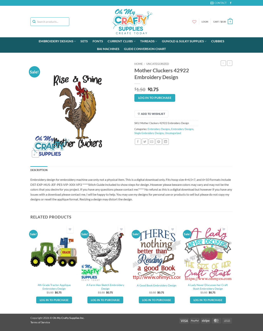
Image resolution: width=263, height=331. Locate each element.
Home (138, 63)
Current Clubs (120, 41)
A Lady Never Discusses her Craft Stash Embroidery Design (208, 286)
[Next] (231, 268)
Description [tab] (39, 170)
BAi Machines (108, 49)
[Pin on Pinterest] (159, 141)
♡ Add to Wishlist (151, 113)
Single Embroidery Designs (149, 133)
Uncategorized (157, 63)
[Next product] (223, 63)
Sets (84, 41)
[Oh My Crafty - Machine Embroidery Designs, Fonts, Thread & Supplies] (131, 21)
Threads (147, 41)
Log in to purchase (154, 97)
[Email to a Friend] (152, 141)
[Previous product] (229, 63)
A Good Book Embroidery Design (156, 285)
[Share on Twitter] (145, 141)
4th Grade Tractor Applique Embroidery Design (54, 286)
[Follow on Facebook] (230, 3)
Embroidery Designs (56, 41)
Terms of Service (40, 322)
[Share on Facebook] (138, 141)
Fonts (98, 41)
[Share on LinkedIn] (165, 141)
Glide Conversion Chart (145, 49)
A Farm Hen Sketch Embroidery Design (105, 286)
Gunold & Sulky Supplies (183, 41)
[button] (223, 22)
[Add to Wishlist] (70, 229)
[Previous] (31, 268)
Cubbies (217, 41)
